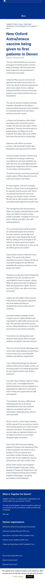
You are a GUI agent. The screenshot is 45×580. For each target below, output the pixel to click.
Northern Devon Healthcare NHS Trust (15, 540)
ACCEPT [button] (30, 576)
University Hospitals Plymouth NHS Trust (16, 531)
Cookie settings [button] (18, 576)
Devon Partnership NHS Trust (12, 555)
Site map (5, 514)
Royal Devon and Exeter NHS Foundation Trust (18, 535)
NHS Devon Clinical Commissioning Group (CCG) (19, 527)
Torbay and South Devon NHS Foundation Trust (18, 544)
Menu (23, 16)
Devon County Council (10, 560)
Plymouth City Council (10, 564)
